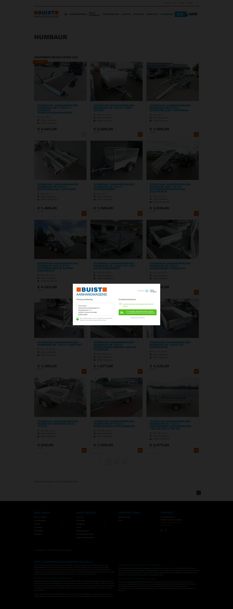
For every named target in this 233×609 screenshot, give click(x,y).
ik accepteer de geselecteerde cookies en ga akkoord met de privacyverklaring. (137, 312)
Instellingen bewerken (137, 317)
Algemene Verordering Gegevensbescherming (93, 320)
